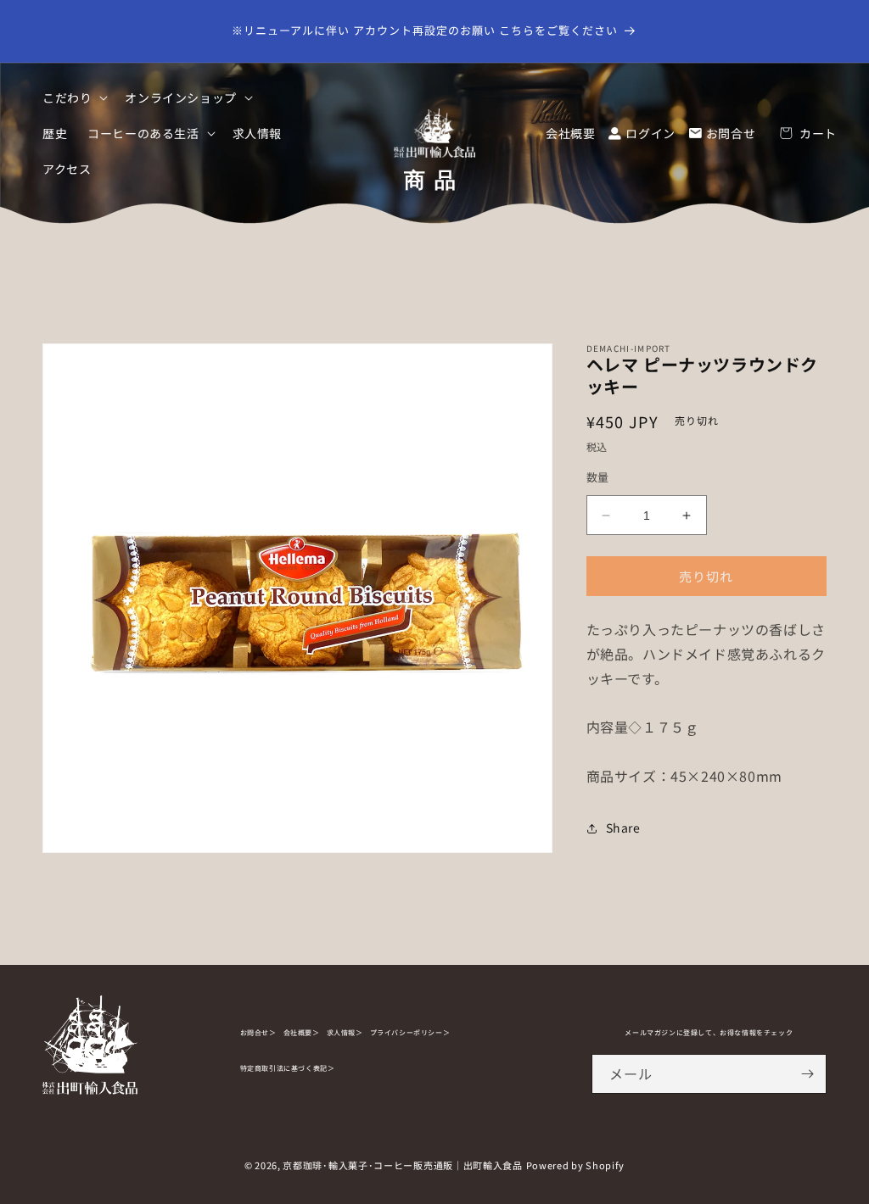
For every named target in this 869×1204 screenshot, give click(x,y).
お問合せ (730, 133)
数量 (597, 477)
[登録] (807, 1074)
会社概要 (570, 133)
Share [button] (623, 827)
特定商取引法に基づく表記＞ (287, 1068)
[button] (73, 97)
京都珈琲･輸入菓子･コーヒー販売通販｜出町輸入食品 (403, 1165)
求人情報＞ (345, 1032)
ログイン (650, 133)
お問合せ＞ (258, 1032)
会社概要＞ (301, 1032)
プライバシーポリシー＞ (410, 1032)
